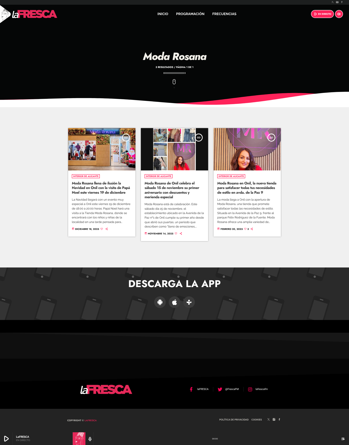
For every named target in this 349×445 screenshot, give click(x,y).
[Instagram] (337, 2)
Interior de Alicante (85, 176)
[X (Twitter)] (332, 2)
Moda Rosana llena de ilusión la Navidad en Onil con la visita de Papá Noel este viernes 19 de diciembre (101, 188)
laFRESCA (90, 420)
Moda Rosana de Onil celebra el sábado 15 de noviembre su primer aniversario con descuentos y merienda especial (172, 190)
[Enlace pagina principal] (44, 14)
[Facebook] (341, 2)
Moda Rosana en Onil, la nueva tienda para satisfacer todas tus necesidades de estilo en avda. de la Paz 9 (246, 188)
